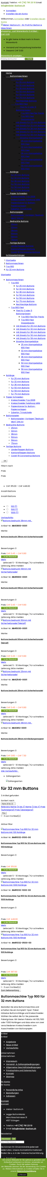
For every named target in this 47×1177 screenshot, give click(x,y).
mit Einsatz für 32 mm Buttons (30, 125)
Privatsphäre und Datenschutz (21, 1070)
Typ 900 (17, 79)
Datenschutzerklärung (26, 1171)
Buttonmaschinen (17, 76)
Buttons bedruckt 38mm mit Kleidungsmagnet (22, 739)
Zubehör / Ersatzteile (21, 209)
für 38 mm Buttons (25, 88)
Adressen (10, 1096)
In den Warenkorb (9, 557)
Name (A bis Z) (8, 804)
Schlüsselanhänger (15, 255)
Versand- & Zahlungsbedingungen (23, 1064)
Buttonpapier (14, 212)
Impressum (11, 1061)
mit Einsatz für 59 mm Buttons (30, 134)
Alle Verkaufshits (10, 771)
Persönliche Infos (14, 1089)
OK (4, 461)
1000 (14, 512)
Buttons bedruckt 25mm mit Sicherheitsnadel (22, 690)
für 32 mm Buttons (25, 85)
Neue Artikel (12, 1044)
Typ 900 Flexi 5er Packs (32, 113)
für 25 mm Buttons (25, 82)
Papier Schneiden (16, 193)
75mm (14, 239)
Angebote (11, 1041)
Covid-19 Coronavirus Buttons (25, 252)
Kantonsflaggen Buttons (23, 249)
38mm (14, 230)
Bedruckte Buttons (17, 221)
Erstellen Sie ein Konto (17, 13)
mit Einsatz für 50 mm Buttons (31, 131)
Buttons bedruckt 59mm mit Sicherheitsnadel (22, 588)
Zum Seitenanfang (11, 990)
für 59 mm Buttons (25, 94)
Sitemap (10, 1076)
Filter (4, 813)
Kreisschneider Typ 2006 (23, 196)
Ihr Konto (5, 1081)
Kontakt (5, 2)
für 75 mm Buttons (25, 97)
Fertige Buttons (15, 242)
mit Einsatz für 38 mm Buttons (30, 128)
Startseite (6, 274)
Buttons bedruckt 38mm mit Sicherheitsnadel (22, 536)
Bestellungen (12, 1093)
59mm (14, 236)
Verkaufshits (7, 517)
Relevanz (5, 806)
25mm (14, 224)
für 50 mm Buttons (25, 91)
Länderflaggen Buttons (22, 246)
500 (14, 509)
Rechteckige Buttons (26, 100)
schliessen (22, 1175)
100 (14, 506)
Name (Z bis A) (32, 806)
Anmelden (11, 10)
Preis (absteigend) (24, 809)
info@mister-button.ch (13, 5)
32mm (14, 227)
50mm (14, 233)
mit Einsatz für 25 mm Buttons (30, 122)
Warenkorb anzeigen (12, 55)
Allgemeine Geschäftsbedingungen (23, 1067)
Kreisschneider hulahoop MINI (25, 199)
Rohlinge (12, 171)
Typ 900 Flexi (19, 104)
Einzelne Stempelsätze (29, 137)
